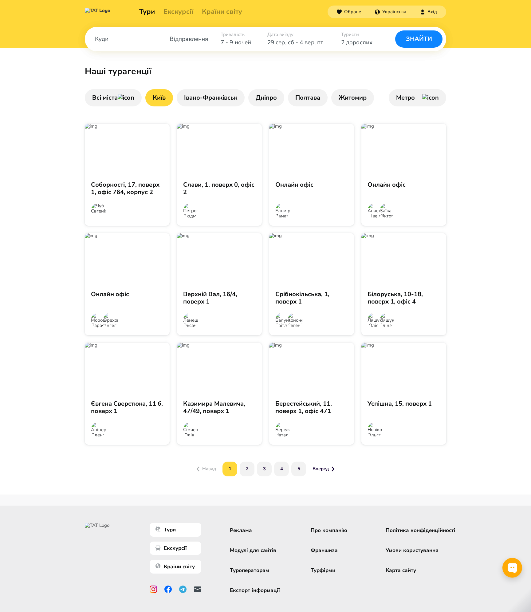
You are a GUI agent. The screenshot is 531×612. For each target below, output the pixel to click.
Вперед (321, 469)
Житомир (353, 97)
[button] (390, 12)
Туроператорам (249, 570)
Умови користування (412, 550)
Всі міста (105, 97)
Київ (159, 97)
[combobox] (390, 12)
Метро (405, 97)
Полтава (307, 97)
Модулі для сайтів (253, 550)
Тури (147, 12)
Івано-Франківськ (210, 97)
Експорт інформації (255, 590)
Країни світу (222, 12)
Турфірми (323, 570)
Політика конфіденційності (420, 530)
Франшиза (324, 550)
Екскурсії (175, 548)
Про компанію (329, 530)
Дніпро (266, 97)
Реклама (241, 530)
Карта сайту (401, 570)
